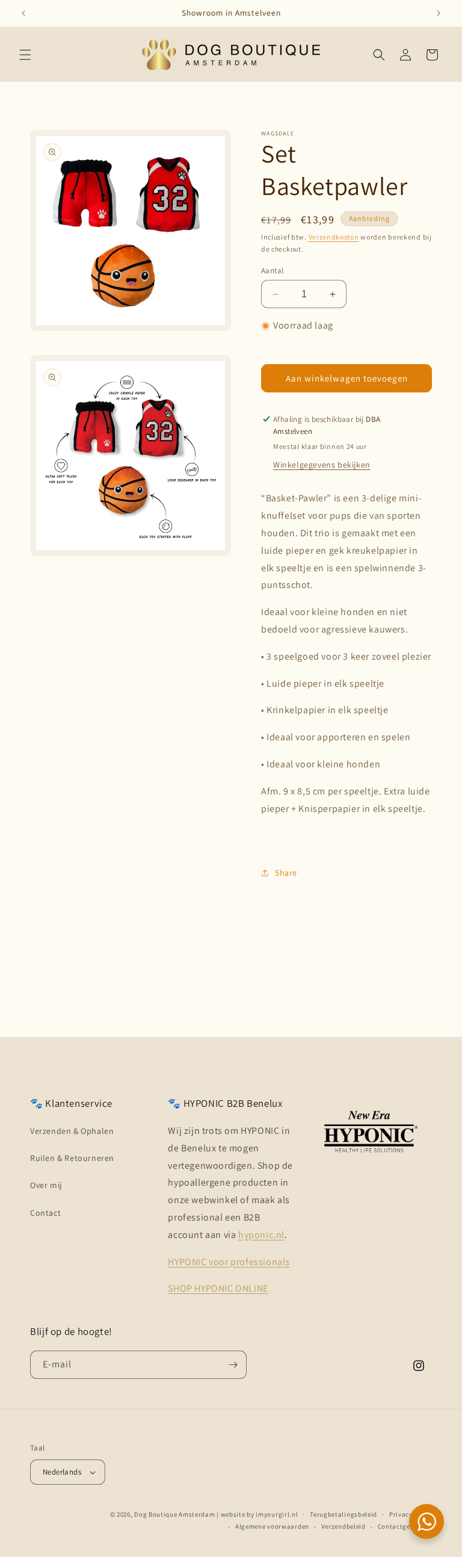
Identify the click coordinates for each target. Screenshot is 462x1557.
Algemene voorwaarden (272, 1526)
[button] (25, 55)
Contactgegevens (405, 1526)
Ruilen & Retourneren (72, 1158)
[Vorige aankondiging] (23, 13)
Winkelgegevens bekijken (322, 464)
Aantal (272, 270)
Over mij (46, 1185)
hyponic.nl (261, 1234)
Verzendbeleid (343, 1526)
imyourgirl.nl (277, 1514)
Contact (45, 1212)
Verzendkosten (334, 236)
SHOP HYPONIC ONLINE (218, 1288)
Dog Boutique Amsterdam (174, 1514)
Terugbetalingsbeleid (343, 1514)
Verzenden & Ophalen (72, 1130)
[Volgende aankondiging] (438, 13)
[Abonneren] (233, 1365)
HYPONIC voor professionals (229, 1261)
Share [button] (286, 872)
